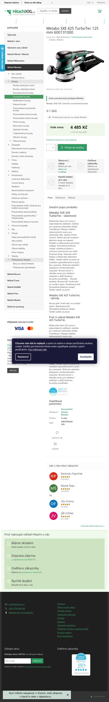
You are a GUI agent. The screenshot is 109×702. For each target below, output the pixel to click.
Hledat (65, 11)
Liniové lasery (18, 183)
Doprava (61, 604)
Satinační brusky (20, 129)
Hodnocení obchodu (66, 614)
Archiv (13, 370)
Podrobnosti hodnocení (81, 37)
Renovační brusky (21, 126)
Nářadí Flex (12, 293)
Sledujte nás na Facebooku (21, 612)
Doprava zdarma (11, 3)
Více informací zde (37, 349)
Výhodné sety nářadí (17, 48)
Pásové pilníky (18, 202)
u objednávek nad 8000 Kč (23, 559)
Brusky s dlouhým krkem (24, 89)
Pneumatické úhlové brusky (25, 118)
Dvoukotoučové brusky (23, 93)
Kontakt (60, 618)
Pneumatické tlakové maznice (25, 222)
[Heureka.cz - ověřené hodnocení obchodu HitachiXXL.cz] (59, 391)
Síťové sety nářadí (20, 244)
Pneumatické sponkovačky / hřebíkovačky (24, 217)
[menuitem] (9, 22)
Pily (13, 229)
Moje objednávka (65, 636)
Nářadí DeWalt (14, 287)
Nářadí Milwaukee (15, 61)
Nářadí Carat (13, 280)
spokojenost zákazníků (31, 572)
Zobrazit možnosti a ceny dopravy (61, 140)
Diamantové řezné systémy (24, 148)
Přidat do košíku (74, 147)
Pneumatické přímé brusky (25, 114)
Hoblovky (16, 167)
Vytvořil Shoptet (99, 696)
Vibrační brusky (20, 137)
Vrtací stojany (18, 252)
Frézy (14, 160)
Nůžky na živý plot (20, 194)
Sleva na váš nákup (32, 3)
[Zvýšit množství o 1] (56, 145)
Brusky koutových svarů (23, 85)
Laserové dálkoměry (21, 179)
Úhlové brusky (19, 141)
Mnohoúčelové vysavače (23, 190)
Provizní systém (64, 632)
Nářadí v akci (13, 41)
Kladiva (15, 171)
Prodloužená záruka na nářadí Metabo (69, 117)
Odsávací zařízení (20, 198)
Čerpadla (16, 145)
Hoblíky (15, 164)
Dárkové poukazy (15, 307)
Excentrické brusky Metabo (67, 412)
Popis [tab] (50, 197)
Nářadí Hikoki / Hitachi (18, 54)
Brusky (15, 81)
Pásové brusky (19, 104)
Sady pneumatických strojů (24, 237)
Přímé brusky (19, 122)
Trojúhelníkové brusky (23, 133)
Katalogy (61, 622)
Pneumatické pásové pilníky (24, 212)
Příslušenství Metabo (21, 260)
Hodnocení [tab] (60, 197)
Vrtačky (15, 256)
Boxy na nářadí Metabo (23, 263)
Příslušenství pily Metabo (24, 267)
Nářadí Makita (14, 300)
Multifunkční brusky (21, 100)
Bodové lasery (18, 78)
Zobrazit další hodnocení (92, 526)
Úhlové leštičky (18, 248)
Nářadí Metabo (14, 67)
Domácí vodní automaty (22, 156)
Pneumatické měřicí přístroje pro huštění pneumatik (26, 206)
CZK (89, 3)
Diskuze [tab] (71, 197)
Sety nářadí (17, 241)
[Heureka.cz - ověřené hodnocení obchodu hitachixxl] (81, 664)
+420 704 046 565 (17, 608)
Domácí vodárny (19, 152)
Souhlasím (86, 357)
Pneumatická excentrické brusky (24, 109)
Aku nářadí (16, 74)
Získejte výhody (64, 611)
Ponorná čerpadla (20, 225)
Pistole (15, 233)
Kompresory (17, 175)
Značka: (56, 40)
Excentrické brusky (21, 97)
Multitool (15, 186)
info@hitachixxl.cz (17, 604)
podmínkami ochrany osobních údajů (38, 667)
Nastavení (23, 357)
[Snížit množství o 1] (56, 149)
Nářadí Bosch (13, 274)
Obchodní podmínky (66, 625)
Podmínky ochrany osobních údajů (72, 629)
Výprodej (11, 35)
